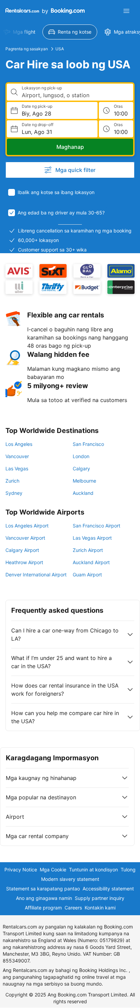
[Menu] (126, 11)
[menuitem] (69, 31)
